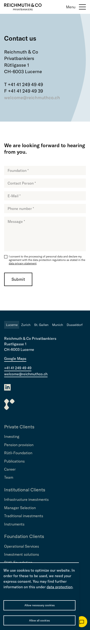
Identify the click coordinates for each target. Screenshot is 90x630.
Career (10, 469)
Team (8, 477)
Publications (14, 461)
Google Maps (15, 358)
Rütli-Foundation (18, 453)
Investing (11, 436)
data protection (59, 587)
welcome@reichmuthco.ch (32, 97)
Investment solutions (21, 554)
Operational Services (21, 546)
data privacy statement (22, 263)
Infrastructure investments (26, 499)
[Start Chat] (81, 621)
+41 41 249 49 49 (17, 368)
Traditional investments (23, 516)
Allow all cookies (39, 620)
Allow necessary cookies (39, 605)
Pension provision (18, 444)
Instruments (14, 524)
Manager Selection (20, 507)
